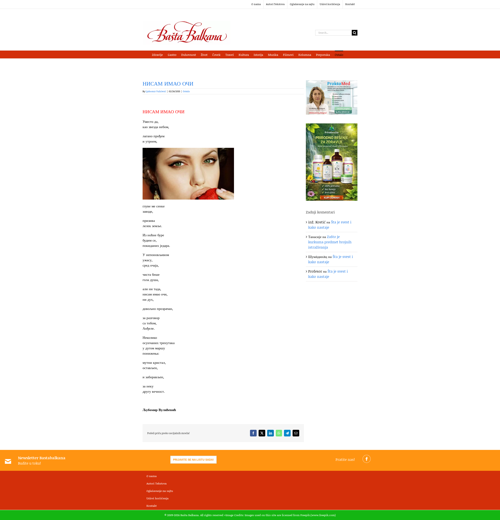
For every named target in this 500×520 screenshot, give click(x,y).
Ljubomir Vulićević (156, 91)
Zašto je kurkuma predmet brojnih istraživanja (330, 242)
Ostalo (186, 91)
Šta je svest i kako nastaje (328, 274)
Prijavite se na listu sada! (193, 459)
